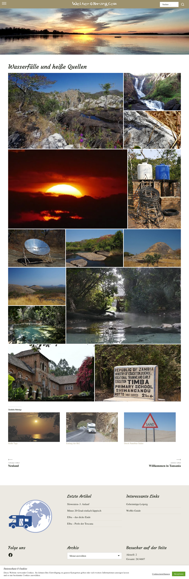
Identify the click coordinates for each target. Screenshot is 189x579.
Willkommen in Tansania (165, 466)
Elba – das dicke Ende (79, 517)
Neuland (13, 466)
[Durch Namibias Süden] (151, 427)
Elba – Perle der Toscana (80, 523)
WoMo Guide (133, 510)
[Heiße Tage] (35, 427)
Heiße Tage (13, 443)
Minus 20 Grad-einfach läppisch (84, 510)
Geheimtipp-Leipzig (137, 504)
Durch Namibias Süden (133, 443)
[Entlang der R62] (93, 427)
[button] (65, 111)
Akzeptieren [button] (179, 574)
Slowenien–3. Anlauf (78, 504)
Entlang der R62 (73, 443)
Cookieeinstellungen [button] (161, 574)
